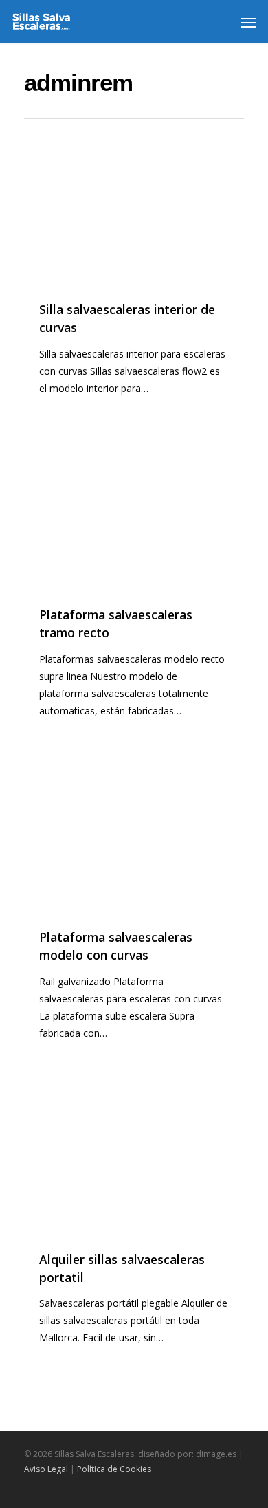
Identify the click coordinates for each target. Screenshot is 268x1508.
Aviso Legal (46, 1469)
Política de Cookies (114, 1469)
